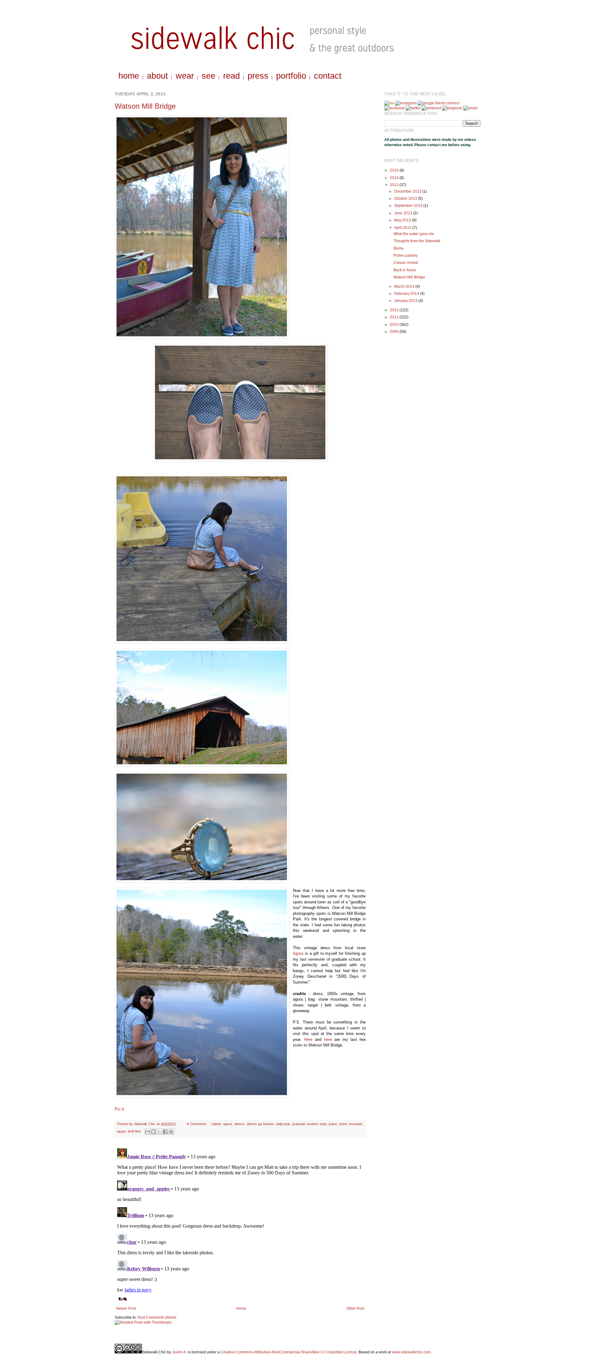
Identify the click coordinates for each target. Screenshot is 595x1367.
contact (328, 76)
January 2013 (406, 301)
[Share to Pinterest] (171, 1132)
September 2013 (408, 205)
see (208, 76)
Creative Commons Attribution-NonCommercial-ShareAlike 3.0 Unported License (289, 1352)
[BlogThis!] (153, 1132)
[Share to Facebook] (165, 1132)
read (231, 76)
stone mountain (350, 1124)
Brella (398, 248)
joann (333, 1124)
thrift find (134, 1131)
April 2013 (403, 227)
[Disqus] (240, 1223)
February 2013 (407, 293)
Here (308, 1039)
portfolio (291, 76)
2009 (394, 332)
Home (241, 1308)
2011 (394, 317)
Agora (298, 953)
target (121, 1131)
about (157, 76)
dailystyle (283, 1124)
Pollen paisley (405, 255)
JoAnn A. (179, 1352)
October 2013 (406, 198)
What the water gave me (414, 234)
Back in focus (405, 270)
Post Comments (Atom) (157, 1317)
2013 (394, 185)
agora (227, 1124)
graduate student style (309, 1124)
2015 (394, 170)
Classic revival (406, 262)
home (128, 76)
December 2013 (408, 191)
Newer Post (126, 1308)
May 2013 (403, 220)
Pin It (119, 1109)
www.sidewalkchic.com (411, 1352)
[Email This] (147, 1132)
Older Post (355, 1308)
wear (185, 76)
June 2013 (403, 213)
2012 (394, 310)
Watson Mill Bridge (145, 106)
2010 (394, 324)
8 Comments (196, 1124)
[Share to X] (159, 1132)
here (328, 1039)
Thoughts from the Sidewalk (417, 241)
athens (239, 1124)
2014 (394, 178)
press (258, 76)
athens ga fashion (260, 1124)
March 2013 (404, 286)
